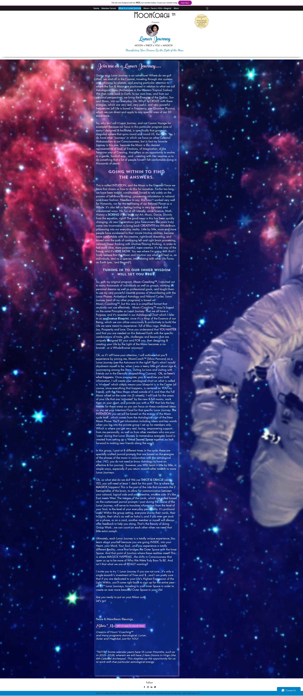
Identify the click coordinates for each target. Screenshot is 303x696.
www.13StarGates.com (191, 693)
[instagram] (148, 687)
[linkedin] (151, 687)
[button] (207, 8)
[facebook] (144, 687)
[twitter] (155, 687)
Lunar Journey (154, 39)
